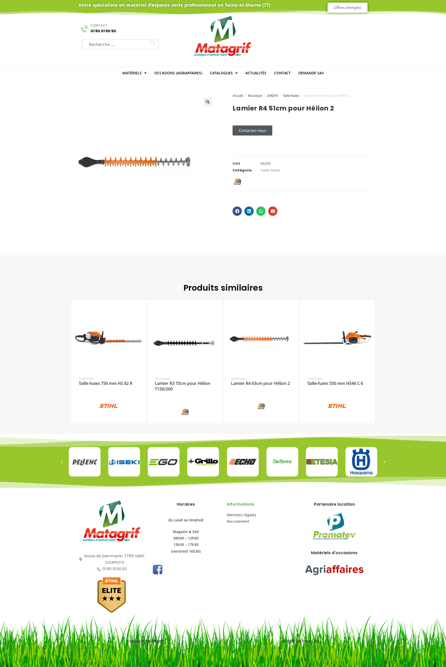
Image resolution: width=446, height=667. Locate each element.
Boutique (255, 95)
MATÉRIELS (132, 72)
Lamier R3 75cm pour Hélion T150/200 (182, 386)
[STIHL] (109, 405)
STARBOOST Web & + (301, 641)
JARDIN (272, 95)
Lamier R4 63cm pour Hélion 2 (260, 383)
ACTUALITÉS (255, 72)
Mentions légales (241, 514)
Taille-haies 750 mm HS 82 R (105, 383)
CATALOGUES (221, 72)
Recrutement (238, 521)
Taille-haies (291, 95)
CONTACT (282, 72)
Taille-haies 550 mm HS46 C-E (335, 383)
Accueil (238, 95)
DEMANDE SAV (311, 72)
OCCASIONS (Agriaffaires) (178, 72)
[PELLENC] (185, 412)
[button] (208, 102)
